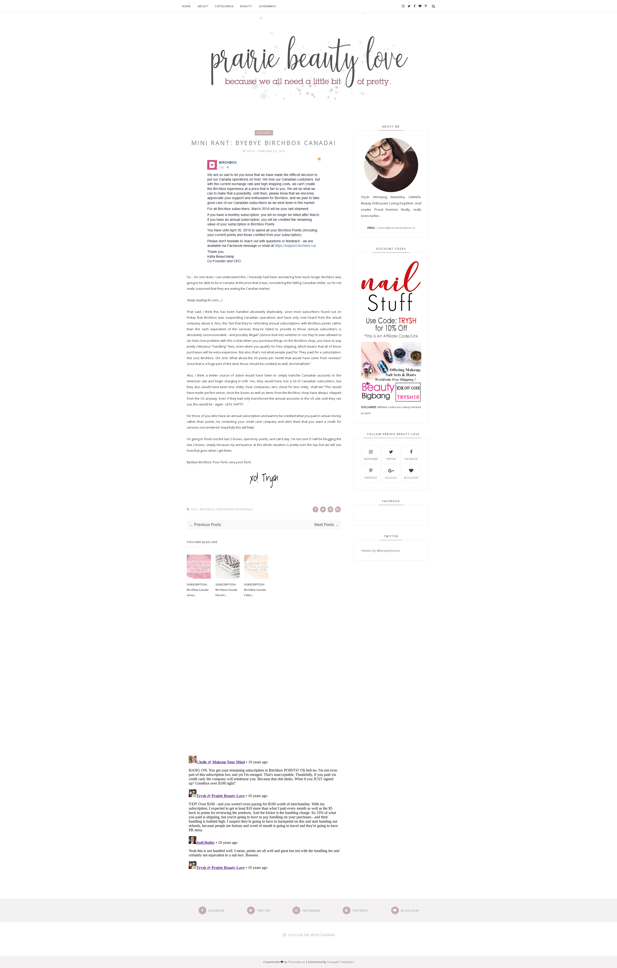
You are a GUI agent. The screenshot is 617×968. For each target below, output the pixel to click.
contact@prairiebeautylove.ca (395, 227)
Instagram (371, 459)
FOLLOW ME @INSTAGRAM (311, 934)
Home (186, 6)
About (203, 6)
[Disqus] (264, 683)
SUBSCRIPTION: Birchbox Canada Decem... (226, 590)
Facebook (411, 459)
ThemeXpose (296, 962)
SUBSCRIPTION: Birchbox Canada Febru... (255, 590)
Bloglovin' (411, 477)
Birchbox (264, 132)
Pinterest (370, 477)
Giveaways (267, 6)
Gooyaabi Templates (340, 962)
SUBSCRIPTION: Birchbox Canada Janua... (197, 590)
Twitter (391, 459)
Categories (224, 6)
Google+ (391, 477)
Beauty (246, 6)
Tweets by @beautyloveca (380, 550)
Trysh (251, 151)
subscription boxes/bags (234, 509)
